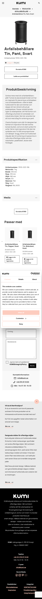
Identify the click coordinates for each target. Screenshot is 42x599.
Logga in (10, 63)
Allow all (21, 312)
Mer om (7, 426)
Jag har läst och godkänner (19, 363)
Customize (20, 318)
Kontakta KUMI (21, 69)
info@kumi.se (22, 378)
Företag (10, 331)
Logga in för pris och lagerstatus (11, 259)
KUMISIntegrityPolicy (18, 364)
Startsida (15, 9)
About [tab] (34, 279)
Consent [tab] (7, 279)
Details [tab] (21, 279)
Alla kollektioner (12, 587)
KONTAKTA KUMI (30, 587)
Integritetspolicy (30, 593)
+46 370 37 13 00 (22, 382)
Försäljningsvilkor (30, 590)
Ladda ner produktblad (21, 76)
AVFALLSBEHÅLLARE (21, 11)
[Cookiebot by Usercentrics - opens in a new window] (31, 273)
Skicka (32, 366)
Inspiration (12, 590)
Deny (21, 324)
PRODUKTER (26, 9)
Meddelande (12, 342)
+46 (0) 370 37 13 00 (21, 557)
